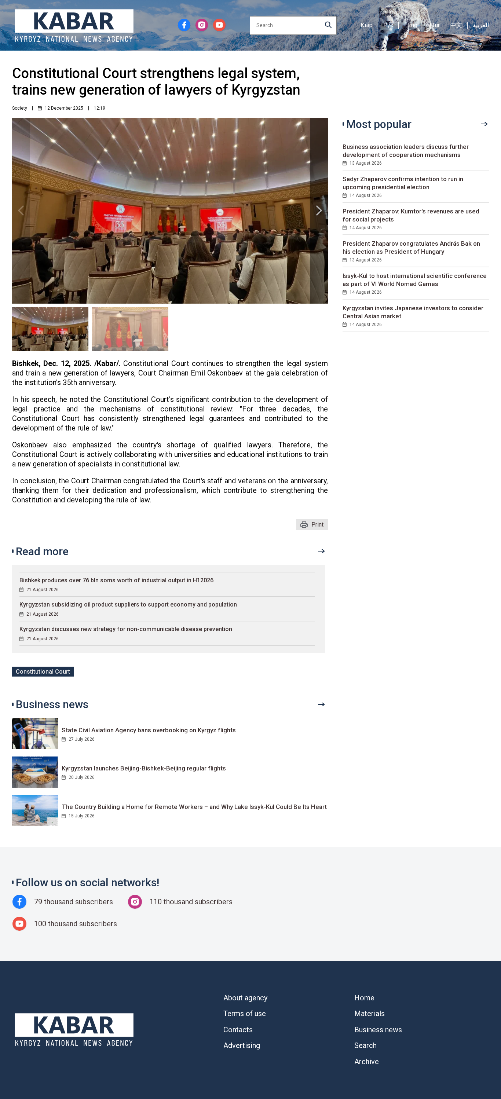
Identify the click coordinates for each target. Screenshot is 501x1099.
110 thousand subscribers (191, 901)
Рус (388, 25)
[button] (319, 211)
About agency (245, 997)
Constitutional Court (43, 671)
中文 (456, 25)
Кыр (367, 25)
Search (365, 1045)
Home (364, 997)
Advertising (241, 1045)
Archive (366, 1061)
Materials (369, 1013)
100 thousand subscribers (75, 923)
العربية (481, 25)
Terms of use (244, 1013)
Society (19, 108)
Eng (412, 25)
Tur (436, 25)
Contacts (238, 1029)
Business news (378, 1029)
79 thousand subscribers (73, 901)
